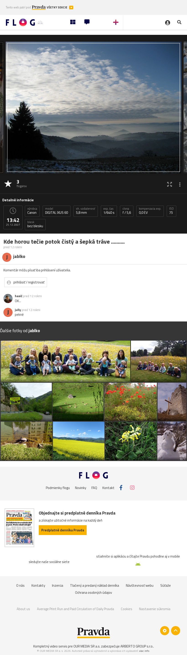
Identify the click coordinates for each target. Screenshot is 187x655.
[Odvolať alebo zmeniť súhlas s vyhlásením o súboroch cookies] (164, 630)
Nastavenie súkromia (154, 609)
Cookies (126, 609)
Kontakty (38, 585)
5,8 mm (85, 210)
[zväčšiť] (169, 184)
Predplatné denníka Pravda (62, 530)
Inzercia (57, 585)
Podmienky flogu (58, 487)
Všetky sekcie (57, 7)
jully (18, 310)
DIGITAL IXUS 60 (56, 210)
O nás (20, 585)
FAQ (94, 487)
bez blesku (35, 224)
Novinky (80, 487)
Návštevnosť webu (139, 585)
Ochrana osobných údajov (93, 592)
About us (23, 609)
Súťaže (165, 585)
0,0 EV (150, 210)
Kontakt (108, 487)
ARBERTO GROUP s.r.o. (136, 646)
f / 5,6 (126, 210)
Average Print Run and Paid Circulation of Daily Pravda (75, 609)
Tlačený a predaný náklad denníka (94, 585)
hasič (18, 296)
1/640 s (108, 210)
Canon (32, 210)
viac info (144, 651)
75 (171, 210)
